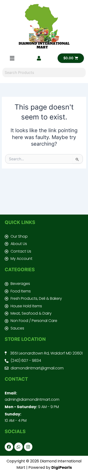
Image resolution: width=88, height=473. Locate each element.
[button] (12, 58)
